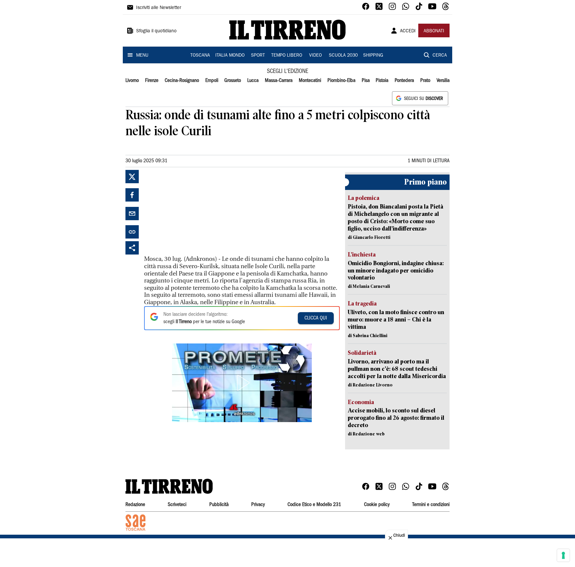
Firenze (151, 80)
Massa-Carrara (278, 80)
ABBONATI (434, 31)
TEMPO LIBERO (286, 55)
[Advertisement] (194, 211)
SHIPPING (373, 55)
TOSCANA (200, 55)
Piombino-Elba (341, 80)
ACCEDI (408, 31)
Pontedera (404, 80)
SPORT (258, 55)
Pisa (366, 80)
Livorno (132, 80)
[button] (242, 383)
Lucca (253, 80)
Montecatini (310, 80)
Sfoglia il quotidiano (156, 31)
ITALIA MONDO (230, 55)
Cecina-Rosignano (182, 80)
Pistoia (382, 80)
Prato (425, 80)
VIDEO (315, 55)
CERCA (440, 55)
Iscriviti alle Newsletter (158, 8)
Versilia (443, 80)
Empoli (211, 80)
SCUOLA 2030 (343, 55)
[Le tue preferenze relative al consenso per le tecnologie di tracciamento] (563, 555)
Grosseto (232, 80)
